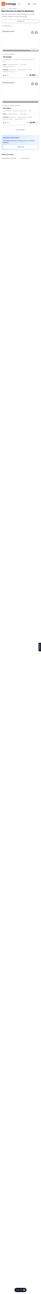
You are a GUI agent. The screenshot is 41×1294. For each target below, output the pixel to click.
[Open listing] (20, 65)
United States (13, 8)
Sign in (35, 4)
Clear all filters (20, 130)
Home (3, 8)
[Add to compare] (32, 32)
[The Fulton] (20, 92)
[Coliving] (9, 4)
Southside (25, 158)
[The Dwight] (20, 40)
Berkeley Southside (9, 158)
